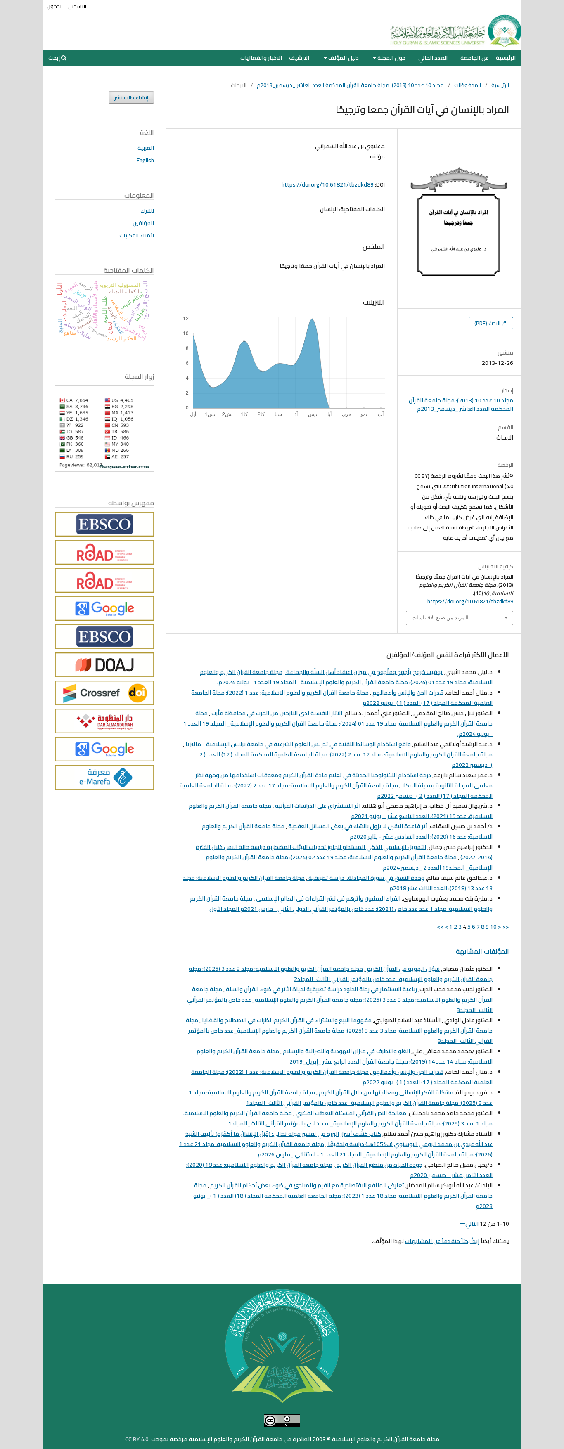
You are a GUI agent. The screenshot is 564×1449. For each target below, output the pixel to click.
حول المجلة (390, 57)
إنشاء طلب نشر (131, 97)
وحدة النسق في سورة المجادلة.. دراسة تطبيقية (365, 877)
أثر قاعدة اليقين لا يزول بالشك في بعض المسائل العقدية (357, 826)
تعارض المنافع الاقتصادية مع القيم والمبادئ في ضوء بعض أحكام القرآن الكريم (306, 1185)
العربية (145, 147)
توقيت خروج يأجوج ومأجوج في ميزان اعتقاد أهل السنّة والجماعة (364, 672)
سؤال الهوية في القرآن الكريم (402, 968)
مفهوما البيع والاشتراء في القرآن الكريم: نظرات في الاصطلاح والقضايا (286, 1020)
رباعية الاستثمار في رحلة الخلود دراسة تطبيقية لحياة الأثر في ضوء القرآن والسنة (321, 989)
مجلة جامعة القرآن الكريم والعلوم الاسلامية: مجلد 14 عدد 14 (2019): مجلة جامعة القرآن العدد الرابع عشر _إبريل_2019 (345, 1056)
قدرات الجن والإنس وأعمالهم (407, 692)
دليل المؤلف (343, 57)
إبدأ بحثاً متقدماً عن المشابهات (442, 1241)
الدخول (55, 6)
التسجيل (77, 6)
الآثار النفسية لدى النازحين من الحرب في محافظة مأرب (276, 713)
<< (505, 926)
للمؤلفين (143, 223)
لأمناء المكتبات (136, 235)
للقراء (147, 210)
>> (440, 926)
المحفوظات (467, 85)
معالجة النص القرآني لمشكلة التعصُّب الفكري (350, 1113)
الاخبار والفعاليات (261, 57)
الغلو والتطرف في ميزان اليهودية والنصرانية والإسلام (346, 1051)
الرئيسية (506, 57)
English (145, 160)
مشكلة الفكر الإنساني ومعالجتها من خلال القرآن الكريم (385, 1092)
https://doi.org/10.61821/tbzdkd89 (328, 184)
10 (493, 926)
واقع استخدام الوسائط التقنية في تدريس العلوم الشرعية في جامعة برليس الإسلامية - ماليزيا (297, 744)
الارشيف (299, 57)
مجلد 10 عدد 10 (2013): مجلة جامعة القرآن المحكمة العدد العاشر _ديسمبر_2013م (350, 85)
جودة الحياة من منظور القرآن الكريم (378, 1164)
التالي (472, 1223)
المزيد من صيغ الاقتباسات (440, 617)
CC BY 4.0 (137, 1439)
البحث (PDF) (488, 323)
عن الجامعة (474, 57)
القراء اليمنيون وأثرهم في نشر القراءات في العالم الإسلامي (327, 898)
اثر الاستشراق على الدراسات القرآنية (317, 805)
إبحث (54, 57)
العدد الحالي (433, 57)
